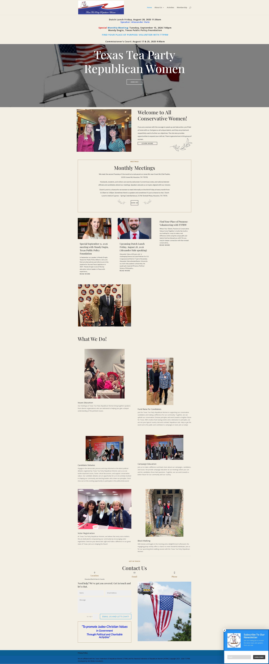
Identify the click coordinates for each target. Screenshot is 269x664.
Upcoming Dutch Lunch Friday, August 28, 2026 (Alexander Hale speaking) (133, 247)
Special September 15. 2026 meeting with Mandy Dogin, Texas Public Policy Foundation (94, 248)
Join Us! (134, 82)
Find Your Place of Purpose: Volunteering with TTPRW (174, 223)
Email (134, 576)
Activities (170, 8)
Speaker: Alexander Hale (135, 22)
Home (149, 8)
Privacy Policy (83, 653)
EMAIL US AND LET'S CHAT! (115, 616)
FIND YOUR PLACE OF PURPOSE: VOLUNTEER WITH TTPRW (135, 34)
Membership (182, 8)
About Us (158, 8)
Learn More (147, 143)
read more (85, 274)
